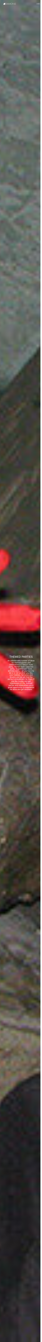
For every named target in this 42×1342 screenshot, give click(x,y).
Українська (21, 10)
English (21, 17)
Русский (21, 24)
